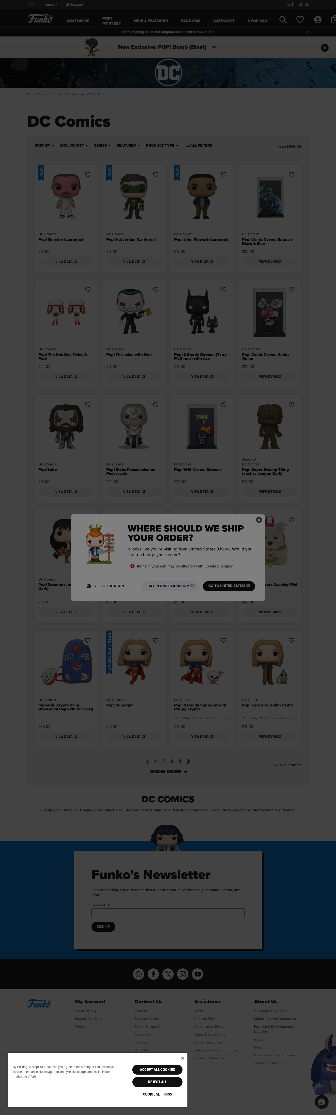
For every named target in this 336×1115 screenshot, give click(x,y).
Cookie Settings (157, 1094)
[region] (97, 1079)
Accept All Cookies (157, 1069)
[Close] (182, 1058)
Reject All (157, 1082)
